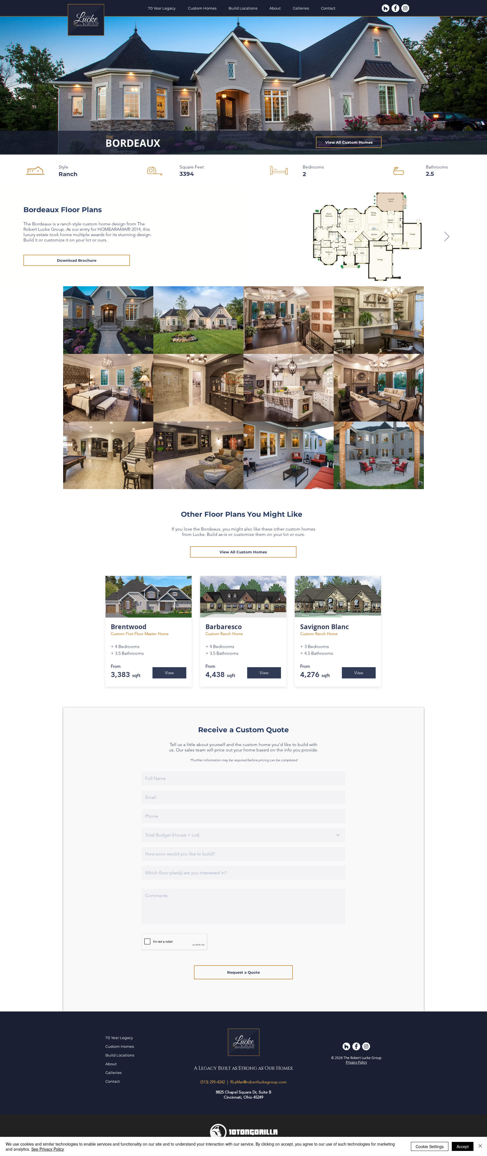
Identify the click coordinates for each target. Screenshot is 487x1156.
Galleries (113, 1072)
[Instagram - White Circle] (405, 8)
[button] (204, 8)
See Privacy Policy (47, 1149)
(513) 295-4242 (212, 1081)
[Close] (480, 1146)
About (111, 1064)
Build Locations (119, 1055)
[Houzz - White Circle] (385, 8)
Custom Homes (119, 1046)
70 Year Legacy (119, 1037)
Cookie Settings (430, 1146)
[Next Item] (447, 236)
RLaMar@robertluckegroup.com (258, 1081)
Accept (463, 1146)
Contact (112, 1081)
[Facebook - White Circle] (395, 8)
